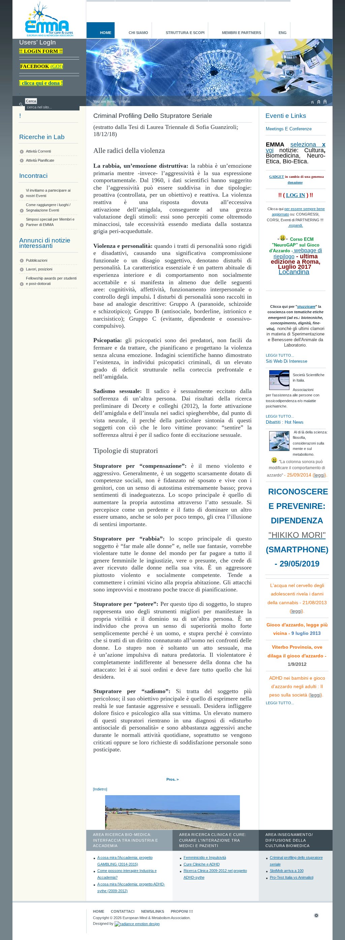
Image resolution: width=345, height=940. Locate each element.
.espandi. (295, 225)
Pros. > (172, 779)
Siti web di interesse (286, 361)
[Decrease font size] (312, 101)
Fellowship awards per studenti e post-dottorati (51, 281)
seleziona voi (295, 147)
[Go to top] (319, 917)
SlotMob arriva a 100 (287, 871)
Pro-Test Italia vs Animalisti (291, 877)
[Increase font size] (325, 101)
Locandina (294, 271)
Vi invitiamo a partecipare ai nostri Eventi (48, 193)
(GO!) (57, 66)
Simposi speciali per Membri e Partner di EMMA (50, 222)
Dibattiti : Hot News (285, 422)
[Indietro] (100, 789)
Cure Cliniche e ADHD (202, 864)
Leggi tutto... (280, 355)
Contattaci (122, 911)
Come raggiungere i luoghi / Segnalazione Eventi (48, 208)
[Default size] (318, 101)
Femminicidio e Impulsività (205, 857)
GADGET (276, 177)
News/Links (152, 911)
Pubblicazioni (36, 260)
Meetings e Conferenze (289, 128)
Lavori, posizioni (39, 269)
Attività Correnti (38, 151)
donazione (295, 182)
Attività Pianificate (40, 160)
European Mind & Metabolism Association (49, 19)
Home (98, 911)
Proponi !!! (182, 911)
